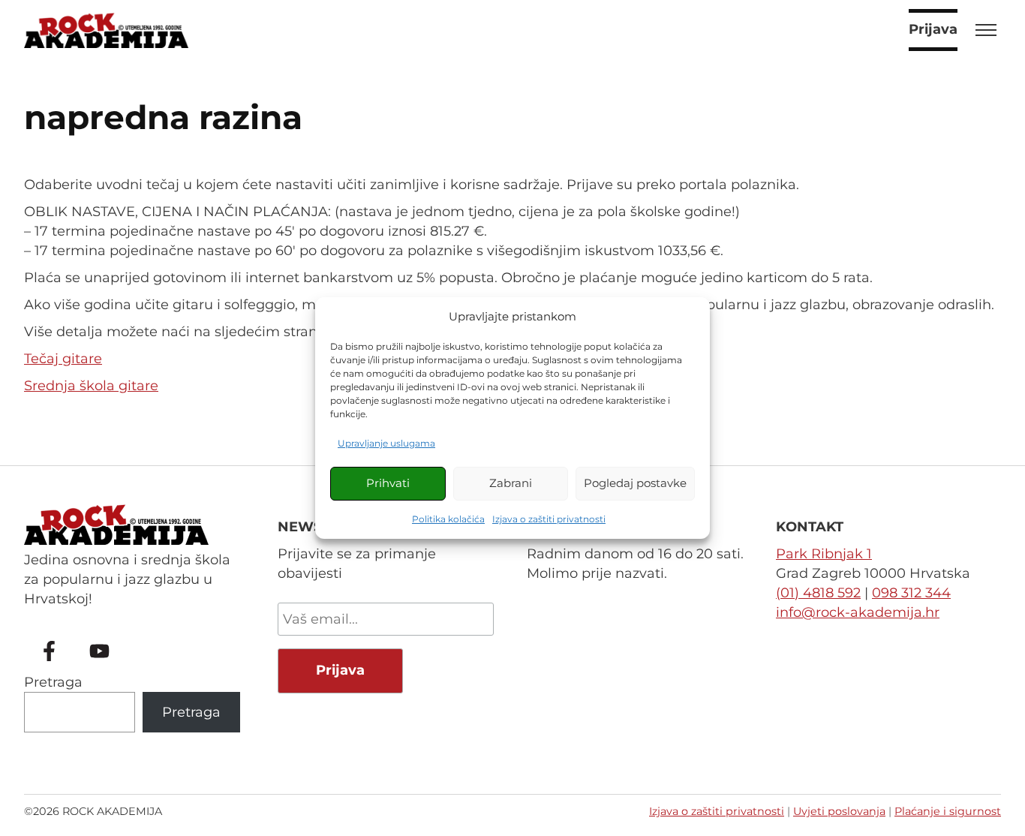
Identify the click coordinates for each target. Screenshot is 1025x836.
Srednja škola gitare (91, 385)
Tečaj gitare (63, 358)
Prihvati (388, 483)
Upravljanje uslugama (386, 443)
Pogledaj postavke (635, 483)
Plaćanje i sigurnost (947, 811)
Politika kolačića (448, 519)
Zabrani (510, 483)
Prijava (933, 29)
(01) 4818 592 (818, 593)
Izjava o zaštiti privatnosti (549, 519)
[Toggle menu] (986, 30)
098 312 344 (911, 593)
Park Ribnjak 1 (824, 554)
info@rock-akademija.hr (857, 612)
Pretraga (53, 682)
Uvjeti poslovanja (839, 811)
